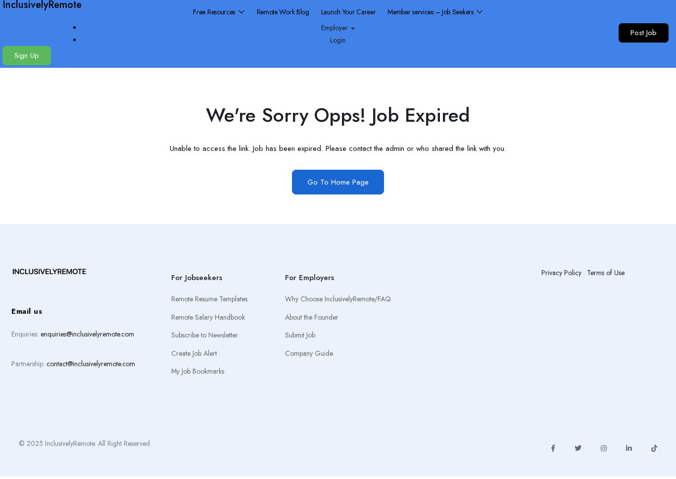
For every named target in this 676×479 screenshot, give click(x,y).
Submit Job (300, 335)
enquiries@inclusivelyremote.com (87, 334)
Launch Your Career (348, 12)
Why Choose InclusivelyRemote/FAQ (338, 299)
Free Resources (215, 12)
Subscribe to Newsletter (204, 335)
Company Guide (309, 353)
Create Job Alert (194, 353)
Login (338, 40)
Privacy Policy (561, 273)
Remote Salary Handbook (208, 317)
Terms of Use (606, 273)
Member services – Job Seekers (431, 12)
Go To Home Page (338, 182)
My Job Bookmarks (197, 371)
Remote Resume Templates (209, 299)
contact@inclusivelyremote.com (91, 364)
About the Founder (311, 317)
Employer (335, 28)
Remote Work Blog (283, 12)
